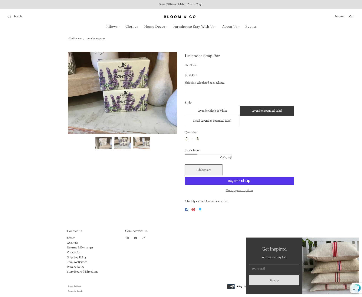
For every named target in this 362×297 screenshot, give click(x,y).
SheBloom (191, 65)
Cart (351, 16)
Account (339, 16)
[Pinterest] (193, 209)
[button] (79, 93)
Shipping (190, 83)
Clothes (131, 26)
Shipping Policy (76, 257)
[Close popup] (355, 242)
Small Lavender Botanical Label (212, 121)
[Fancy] (200, 209)
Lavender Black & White (212, 111)
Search (71, 238)
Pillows (111, 26)
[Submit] (35, 16)
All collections (75, 38)
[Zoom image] (122, 93)
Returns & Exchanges (80, 247)
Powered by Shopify (75, 291)
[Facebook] (186, 209)
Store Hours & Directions (82, 272)
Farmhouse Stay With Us (194, 26)
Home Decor (155, 26)
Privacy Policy (75, 267)
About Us (230, 26)
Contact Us (74, 252)
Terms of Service (77, 262)
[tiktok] (144, 238)
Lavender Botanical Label (267, 111)
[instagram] (127, 238)
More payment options (239, 190)
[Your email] (274, 268)
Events (251, 26)
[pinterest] (135, 238)
